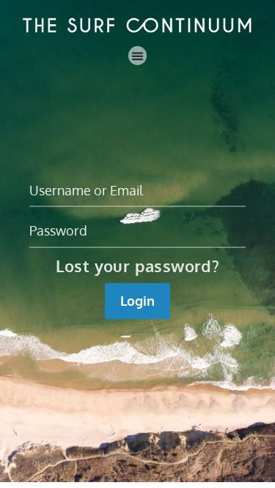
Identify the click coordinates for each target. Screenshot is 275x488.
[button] (137, 55)
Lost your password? (138, 265)
